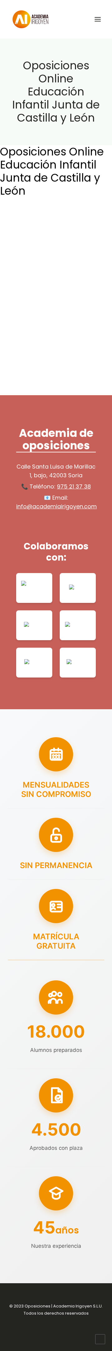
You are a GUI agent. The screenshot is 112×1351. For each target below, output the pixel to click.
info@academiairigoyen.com (56, 506)
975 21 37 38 (74, 486)
